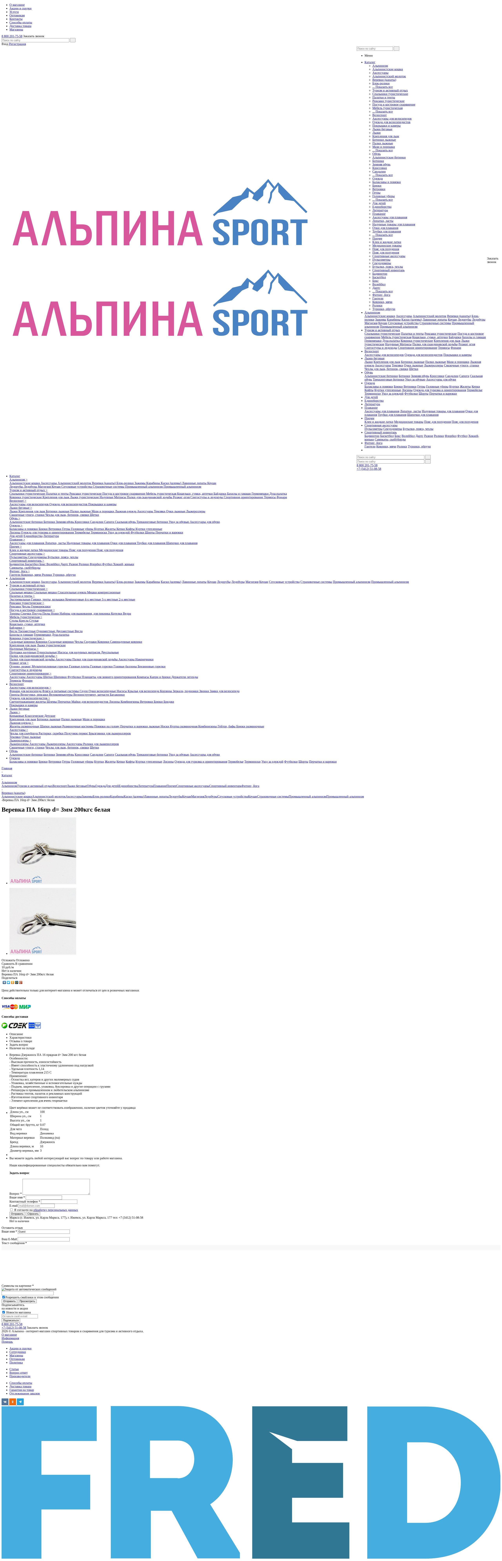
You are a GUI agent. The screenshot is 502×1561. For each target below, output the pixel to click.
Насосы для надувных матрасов (79, 652)
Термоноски (373, 393)
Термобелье (474, 390)
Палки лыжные (382, 143)
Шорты (423, 393)
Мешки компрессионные (103, 592)
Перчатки (64, 701)
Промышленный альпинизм (398, 326)
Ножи (55, 613)
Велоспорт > (17, 500)
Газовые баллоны (126, 666)
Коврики (42, 641)
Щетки (413, 369)
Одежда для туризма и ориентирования (439, 390)
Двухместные (65, 631)
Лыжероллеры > (20, 740)
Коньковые (17, 715)
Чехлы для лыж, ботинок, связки (386, 369)
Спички (26, 613)
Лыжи (376, 132)
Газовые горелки (102, 666)
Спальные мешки (21, 592)
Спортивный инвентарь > (26, 560)
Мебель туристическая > (25, 617)
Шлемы (52, 701)
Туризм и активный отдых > (28, 490)
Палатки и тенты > (22, 596)
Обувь (376, 154)
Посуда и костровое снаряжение (393, 104)
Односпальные (47, 652)
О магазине (9, 1334)
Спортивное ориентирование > (30, 673)
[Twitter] (8, 982)
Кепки (476, 386)
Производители (19, 1376)
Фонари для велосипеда (25, 691)
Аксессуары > (18, 730)
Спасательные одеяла (72, 592)
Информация (10, 1338)
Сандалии (379, 171)
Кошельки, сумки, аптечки (430, 337)
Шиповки (60, 677)
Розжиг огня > (19, 663)
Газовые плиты (79, 666)
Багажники (117, 694)
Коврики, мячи (382, 302)
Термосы (444, 347)
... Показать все (382, 87)
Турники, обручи (383, 309)
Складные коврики (22, 641)
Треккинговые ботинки (388, 379)
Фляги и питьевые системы (61, 691)
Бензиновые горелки (152, 666)
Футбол (462, 436)
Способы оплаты (20, 1383)
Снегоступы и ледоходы (381, 347)
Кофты (369, 390)
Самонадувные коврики (126, 641)
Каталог (14, 476)
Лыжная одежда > (21, 722)
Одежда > (15, 525)
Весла (13, 631)
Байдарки (455, 337)
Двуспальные (110, 652)
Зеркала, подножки (186, 691)
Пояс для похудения (385, 249)
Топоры (15, 613)
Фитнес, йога (381, 295)
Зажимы (380, 319)
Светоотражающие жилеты (28, 701)
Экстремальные (20, 599)
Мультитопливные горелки (50, 666)
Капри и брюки (160, 677)
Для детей (379, 203)
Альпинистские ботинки (389, 157)
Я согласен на (46, 1210)
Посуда (37, 613)
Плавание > (17, 539)
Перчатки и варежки (443, 393)
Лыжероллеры (433, 365)
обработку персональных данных (55, 1210)
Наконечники (144, 659)
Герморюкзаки (41, 606)
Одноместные (46, 631)
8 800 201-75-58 (12, 36)
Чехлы (26, 606)
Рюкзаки (15, 606)
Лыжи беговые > (20, 507)
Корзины (166, 691)
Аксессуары (380, 72)
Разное (428, 436)
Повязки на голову (107, 726)
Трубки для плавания (386, 231)
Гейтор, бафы (227, 726)
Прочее (377, 238)
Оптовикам (17, 1359)
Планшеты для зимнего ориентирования (109, 677)
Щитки (48, 677)
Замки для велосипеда (224, 691)
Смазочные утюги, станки (461, 365)
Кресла (24, 620)
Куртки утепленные (387, 390)
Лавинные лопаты (435, 319)
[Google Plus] (21, 982)
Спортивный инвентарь (388, 270)
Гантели (377, 298)
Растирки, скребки (51, 733)
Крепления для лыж (385, 136)
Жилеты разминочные (24, 726)
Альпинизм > (18, 479)
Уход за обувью (415, 379)
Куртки (454, 386)
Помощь (7, 1341)
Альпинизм (380, 65)
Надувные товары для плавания (393, 224)
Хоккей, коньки (123, 564)
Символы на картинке (18, 1285)
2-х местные (127, 599)
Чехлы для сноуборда (24, 733)
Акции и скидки (20, 1348)
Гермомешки (373, 340)
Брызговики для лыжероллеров (110, 733)
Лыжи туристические (85, 497)
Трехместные (27, 631)
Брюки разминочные (250, 726)
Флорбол (451, 436)
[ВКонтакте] (4, 982)
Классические (34, 715)
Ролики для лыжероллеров (101, 744)
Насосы (122, 691)
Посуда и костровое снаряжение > (32, 610)
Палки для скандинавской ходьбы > (33, 656)
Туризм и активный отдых (390, 90)
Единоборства (381, 206)
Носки (165, 726)
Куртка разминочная (184, 726)
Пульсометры (381, 259)
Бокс (375, 280)
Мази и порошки (383, 146)
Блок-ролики (381, 83)
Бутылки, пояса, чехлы (387, 266)
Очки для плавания (385, 228)
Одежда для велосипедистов (391, 122)
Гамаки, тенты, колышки (48, 599)
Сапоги (464, 376)
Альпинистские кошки (387, 69)
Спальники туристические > (28, 589)
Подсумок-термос (76, 733)
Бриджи (169, 701)
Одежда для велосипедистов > (29, 698)
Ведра (127, 613)
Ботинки (378, 161)
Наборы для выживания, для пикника (85, 613)
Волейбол (379, 284)
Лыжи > (14, 712)
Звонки (204, 691)
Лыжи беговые (382, 129)
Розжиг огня (466, 344)
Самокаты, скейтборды (390, 439)
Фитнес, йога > (19, 571)
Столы (14, 620)
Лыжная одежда (126, 511)
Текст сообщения (14, 1243)
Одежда (377, 178)
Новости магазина (18, 1312)
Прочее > (15, 546)
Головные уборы (383, 196)
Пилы (46, 613)
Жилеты (465, 386)
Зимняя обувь (381, 164)
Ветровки (378, 189)
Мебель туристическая (387, 108)
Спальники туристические (390, 94)
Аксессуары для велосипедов (392, 118)
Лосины (407, 390)
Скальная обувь (125, 522)
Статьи (14, 1369)
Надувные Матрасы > (23, 648)
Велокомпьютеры (61, 694)
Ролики (377, 305)
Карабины (394, 319)
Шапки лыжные (51, 726)
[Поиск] (72, 40)
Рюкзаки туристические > (26, 603)
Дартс (376, 287)
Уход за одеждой (393, 393)
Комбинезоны (130, 701)
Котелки (117, 613)
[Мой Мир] (17, 982)
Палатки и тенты (383, 97)
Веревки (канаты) (384, 79)
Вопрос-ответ (18, 1372)
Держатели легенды (184, 677)
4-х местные (93, 599)
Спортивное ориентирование (417, 347)
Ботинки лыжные (384, 139)
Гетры (376, 192)
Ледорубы (464, 319)
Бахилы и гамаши (474, 337)
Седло (84, 691)
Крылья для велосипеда (144, 691)
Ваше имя (9, 1231)
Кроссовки (379, 168)
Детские (49, 715)
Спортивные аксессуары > (27, 553)
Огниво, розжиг (20, 666)
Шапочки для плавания (422, 414)
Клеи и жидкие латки (386, 242)
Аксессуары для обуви (441, 379)
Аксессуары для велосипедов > (30, 687)
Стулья (33, 620)
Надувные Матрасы (398, 344)
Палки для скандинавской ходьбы (435, 344)
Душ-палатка (391, 340)
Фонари (456, 347)
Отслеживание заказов (24, 1393)
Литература (380, 210)
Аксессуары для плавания (389, 217)
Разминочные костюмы (78, 726)
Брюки (376, 185)
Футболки (411, 393)
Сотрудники (17, 1352)
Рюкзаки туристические (388, 101)
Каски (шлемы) (411, 319)
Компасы (143, 677)
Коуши (452, 319)
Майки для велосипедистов (90, 701)
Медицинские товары (387, 245)
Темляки (397, 365)
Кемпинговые (75, 599)
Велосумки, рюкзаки (34, 694)
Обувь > (14, 518)
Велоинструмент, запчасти (91, 694)
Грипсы (14, 694)
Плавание (379, 213)
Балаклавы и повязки (386, 182)
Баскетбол (379, 277)
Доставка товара (20, 1386)
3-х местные (110, 599)
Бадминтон (379, 273)
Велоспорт (379, 115)
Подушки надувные (23, 652)
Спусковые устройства (403, 323)
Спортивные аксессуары (388, 256)
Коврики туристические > (26, 638)
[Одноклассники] (13, 982)
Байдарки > (17, 627)
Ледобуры (478, 319)
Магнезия (371, 323)
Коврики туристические (417, 340)
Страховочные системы (435, 323)
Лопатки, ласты (382, 220)
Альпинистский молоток (389, 76)
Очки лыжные (413, 365)
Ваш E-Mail (9, 1239)
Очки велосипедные (103, 691)
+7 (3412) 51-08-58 (369, 468)
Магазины (16, 1355)
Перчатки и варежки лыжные (140, 726)
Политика (16, 1362)
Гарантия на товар (21, 1390)
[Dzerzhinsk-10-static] (42, 883)
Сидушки (90, 641)
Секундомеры (381, 263)
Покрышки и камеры (386, 125)
